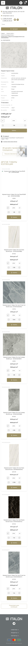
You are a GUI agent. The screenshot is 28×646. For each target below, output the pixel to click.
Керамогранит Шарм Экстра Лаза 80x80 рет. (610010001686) (14, 195)
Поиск (25, 24)
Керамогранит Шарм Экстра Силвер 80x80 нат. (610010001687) (14, 358)
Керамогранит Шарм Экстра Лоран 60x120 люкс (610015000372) (14, 520)
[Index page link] (14, 8)
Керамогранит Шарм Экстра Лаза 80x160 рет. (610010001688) (14, 250)
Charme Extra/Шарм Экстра (7, 35)
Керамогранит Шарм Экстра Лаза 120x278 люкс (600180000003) (14, 468)
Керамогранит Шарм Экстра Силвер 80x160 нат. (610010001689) (14, 413)
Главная (3, 33)
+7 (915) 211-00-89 (7, 18)
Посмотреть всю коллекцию (14, 606)
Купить (14, 130)
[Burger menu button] (3, 3)
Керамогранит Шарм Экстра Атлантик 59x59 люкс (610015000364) (14, 305)
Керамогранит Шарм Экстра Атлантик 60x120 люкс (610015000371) (14, 576)
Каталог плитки (10, 33)
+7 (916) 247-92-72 (7, 20)
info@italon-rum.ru (8, 15)
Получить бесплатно (11, 154)
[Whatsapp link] (15, 20)
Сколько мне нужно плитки (10, 141)
